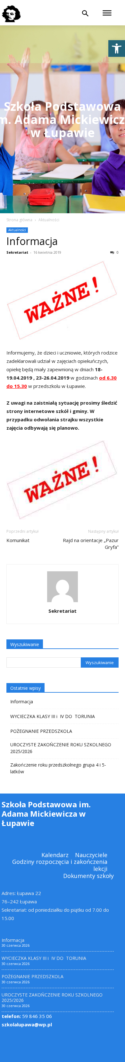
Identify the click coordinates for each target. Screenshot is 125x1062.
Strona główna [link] (19, 220)
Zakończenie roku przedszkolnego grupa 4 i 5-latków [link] (58, 768)
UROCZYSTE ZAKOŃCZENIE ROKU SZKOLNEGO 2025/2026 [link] (60, 748)
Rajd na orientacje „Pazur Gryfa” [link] (91, 543)
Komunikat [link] (17, 540)
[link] (116, 48)
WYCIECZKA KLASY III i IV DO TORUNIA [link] (52, 716)
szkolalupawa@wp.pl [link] (27, 1024)
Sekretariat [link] (17, 252)
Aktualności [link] (48, 220)
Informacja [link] (32, 241)
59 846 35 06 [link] (27, 1016)
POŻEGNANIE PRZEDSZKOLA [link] (41, 731)
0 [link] (117, 252)
